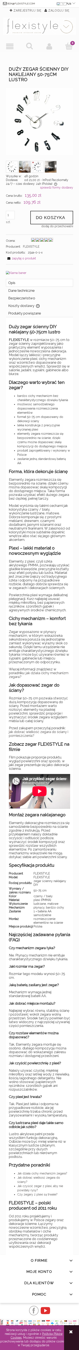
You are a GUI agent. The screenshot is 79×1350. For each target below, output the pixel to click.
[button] (10, 46)
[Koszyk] (69, 46)
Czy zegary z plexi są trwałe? (37, 1194)
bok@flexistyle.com (21, 3)
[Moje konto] (49, 46)
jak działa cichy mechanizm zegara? (38, 675)
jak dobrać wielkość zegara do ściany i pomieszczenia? (38, 734)
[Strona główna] (39, 26)
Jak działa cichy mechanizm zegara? (42, 1173)
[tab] (39, 283)
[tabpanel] (39, 786)
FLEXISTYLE (31, 246)
